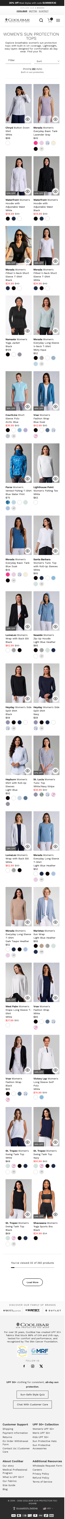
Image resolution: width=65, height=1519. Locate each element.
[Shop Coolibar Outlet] (53, 1311)
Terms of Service (42, 1481)
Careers (37, 1469)
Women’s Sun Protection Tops (31, 36)
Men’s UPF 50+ (41, 1432)
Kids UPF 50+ (41, 1437)
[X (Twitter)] (41, 1366)
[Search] (41, 20)
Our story (8, 1465)
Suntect (44, 11)
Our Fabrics (9, 1481)
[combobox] (41, 20)
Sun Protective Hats (45, 1441)
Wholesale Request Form (47, 1465)
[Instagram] (33, 1366)
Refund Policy (41, 1477)
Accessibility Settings (27, 1508)
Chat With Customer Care (32, 1404)
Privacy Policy (41, 1473)
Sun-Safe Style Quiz (32, 1394)
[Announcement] (32, 3)
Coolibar (22, 11)
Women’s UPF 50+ (43, 1428)
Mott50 (33, 11)
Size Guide (9, 1485)
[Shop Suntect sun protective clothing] (32, 1311)
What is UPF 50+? (13, 1477)
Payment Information (15, 1432)
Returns (7, 1437)
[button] (45, 131)
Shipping (8, 1428)
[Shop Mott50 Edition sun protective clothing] (12, 1311)
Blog (5, 1489)
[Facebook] (24, 1366)
